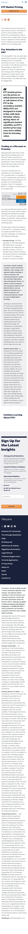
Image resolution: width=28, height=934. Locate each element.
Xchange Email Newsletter (14, 456)
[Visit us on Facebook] (15, 526)
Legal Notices (7, 553)
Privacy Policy (7, 564)
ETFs (2, 153)
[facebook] (5, 20)
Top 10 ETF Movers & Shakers (14, 467)
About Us (5, 567)
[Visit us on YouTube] (8, 526)
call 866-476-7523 (17, 606)
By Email (6, 485)
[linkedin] (8, 20)
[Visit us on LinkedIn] (5, 526)
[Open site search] (23, 2)
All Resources (7, 542)
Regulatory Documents (11, 549)
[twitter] (2, 20)
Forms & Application (10, 560)
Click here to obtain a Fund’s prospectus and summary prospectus (14, 604)
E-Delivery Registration (11, 556)
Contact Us (6, 578)
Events (4, 574)
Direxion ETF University (11, 531)
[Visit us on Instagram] (12, 526)
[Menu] (26, 2)
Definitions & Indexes (10, 546)
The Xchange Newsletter (11, 535)
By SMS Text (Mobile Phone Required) (12, 489)
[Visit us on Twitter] (2, 526)
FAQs (4, 538)
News (4, 571)
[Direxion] (4, 2)
